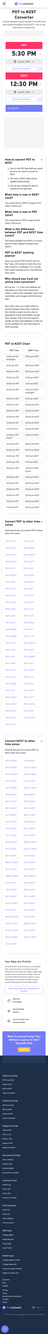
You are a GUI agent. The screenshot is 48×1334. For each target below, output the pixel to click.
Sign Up (24, 1049)
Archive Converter (9, 1198)
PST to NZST (11, 761)
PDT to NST (29, 650)
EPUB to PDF (7, 1164)
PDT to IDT (10, 657)
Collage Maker (7, 1235)
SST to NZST (11, 781)
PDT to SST (29, 562)
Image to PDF (7, 1143)
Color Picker (7, 1248)
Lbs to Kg (6, 1210)
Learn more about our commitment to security (24, 990)
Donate (5, 1286)
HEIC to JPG (7, 1139)
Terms (4, 1293)
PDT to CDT (29, 541)
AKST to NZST (30, 788)
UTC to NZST (29, 896)
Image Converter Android (12, 1269)
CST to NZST (29, 781)
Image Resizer (8, 1239)
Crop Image (6, 1244)
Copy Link (14, 108)
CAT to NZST (11, 856)
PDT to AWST (29, 657)
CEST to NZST (12, 923)
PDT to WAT (29, 670)
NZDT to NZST (30, 842)
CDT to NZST (29, 761)
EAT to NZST (29, 903)
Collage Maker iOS (9, 1264)
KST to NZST (29, 835)
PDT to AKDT (11, 636)
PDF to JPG (6, 1135)
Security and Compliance (12, 1296)
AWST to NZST (12, 876)
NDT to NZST (29, 795)
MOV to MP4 (7, 1089)
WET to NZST (11, 767)
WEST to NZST (12, 917)
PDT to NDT (11, 582)
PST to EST (6, 1189)
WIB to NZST (11, 795)
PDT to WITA (29, 704)
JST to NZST (29, 917)
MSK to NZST (30, 815)
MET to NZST (30, 876)
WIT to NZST (11, 808)
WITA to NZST (30, 923)
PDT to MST (11, 595)
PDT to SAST (11, 562)
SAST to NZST (30, 774)
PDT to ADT (29, 582)
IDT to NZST (29, 869)
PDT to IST (28, 629)
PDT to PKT (29, 711)
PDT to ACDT (11, 684)
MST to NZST (30, 808)
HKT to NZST (29, 910)
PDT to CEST (11, 704)
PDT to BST (11, 616)
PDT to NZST (29, 555)
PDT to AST (10, 677)
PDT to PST (10, 541)
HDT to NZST (29, 801)
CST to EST (6, 1194)
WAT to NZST (29, 890)
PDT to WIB (29, 575)
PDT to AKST (11, 575)
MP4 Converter (8, 1080)
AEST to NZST (12, 774)
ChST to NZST (12, 937)
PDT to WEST (11, 697)
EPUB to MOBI (7, 1168)
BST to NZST (29, 828)
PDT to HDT (11, 589)
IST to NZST (11, 849)
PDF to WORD (7, 1160)
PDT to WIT (29, 589)
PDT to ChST (11, 718)
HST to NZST (11, 822)
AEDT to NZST (30, 937)
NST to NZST (11, 869)
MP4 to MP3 (7, 1110)
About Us (6, 1280)
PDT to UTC (29, 677)
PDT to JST (29, 697)
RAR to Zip (6, 1185)
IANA (17, 287)
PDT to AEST (11, 555)
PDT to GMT (11, 609)
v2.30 (21, 1315)
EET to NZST (29, 856)
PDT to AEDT (29, 718)
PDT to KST (11, 623)
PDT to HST (29, 602)
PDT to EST (29, 609)
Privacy (5, 1290)
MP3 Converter (8, 1105)
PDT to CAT (29, 636)
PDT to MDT (29, 623)
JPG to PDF (6, 1130)
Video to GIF (7, 1084)
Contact (5, 1299)
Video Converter (8, 1093)
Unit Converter (8, 1223)
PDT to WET (11, 548)
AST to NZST (11, 896)
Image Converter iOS (10, 1273)
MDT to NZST (11, 842)
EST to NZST (11, 828)
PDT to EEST (11, 711)
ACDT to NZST (12, 903)
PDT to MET (11, 663)
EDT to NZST (29, 862)
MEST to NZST (12, 862)
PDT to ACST (29, 548)
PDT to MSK (11, 602)
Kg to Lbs (6, 1214)
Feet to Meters (8, 1219)
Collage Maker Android (11, 1260)
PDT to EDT (10, 650)
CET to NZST (11, 835)
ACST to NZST (30, 767)
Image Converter (8, 1148)
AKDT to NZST (30, 849)
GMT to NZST (30, 822)
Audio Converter (8, 1118)
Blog (4, 1283)
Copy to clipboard (22, 69)
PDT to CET (29, 616)
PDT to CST (10, 568)
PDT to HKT (29, 690)
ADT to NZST (11, 801)
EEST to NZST (12, 930)
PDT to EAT (29, 684)
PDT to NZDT (11, 629)
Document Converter (10, 1173)
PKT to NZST (29, 930)
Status (4, 1302)
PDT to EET (10, 643)
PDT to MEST (29, 643)
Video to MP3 (7, 1114)
